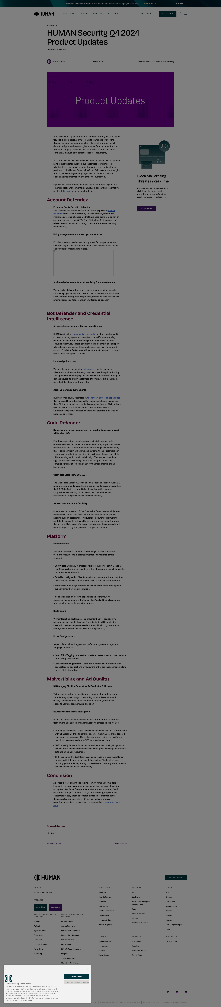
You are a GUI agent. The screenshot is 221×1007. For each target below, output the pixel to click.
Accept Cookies (76, 976)
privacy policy (27, 1000)
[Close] (87, 969)
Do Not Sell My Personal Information (77, 982)
